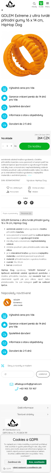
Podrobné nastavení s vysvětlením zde (26, 467)
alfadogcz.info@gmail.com (28, 384)
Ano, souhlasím (36, 462)
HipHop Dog (41, 180)
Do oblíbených (16, 188)
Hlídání (35, 192)
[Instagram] (25, 398)
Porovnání (14, 192)
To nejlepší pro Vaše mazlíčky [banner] (10, 4)
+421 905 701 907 (27, 388)
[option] (25, 55)
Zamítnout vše (14, 462)
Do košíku (34, 146)
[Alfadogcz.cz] (2, 10)
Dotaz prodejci (38, 188)
